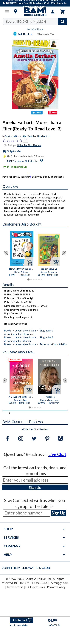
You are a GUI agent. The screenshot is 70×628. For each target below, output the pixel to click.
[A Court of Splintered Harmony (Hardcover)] (21, 376)
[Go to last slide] (6, 253)
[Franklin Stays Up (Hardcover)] (49, 250)
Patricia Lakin (11, 136)
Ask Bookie (25, 33)
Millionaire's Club (45, 34)
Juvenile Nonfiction (25, 330)
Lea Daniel (43, 136)
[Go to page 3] (33, 279)
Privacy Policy (56, 587)
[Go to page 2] (31, 279)
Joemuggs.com (59, 583)
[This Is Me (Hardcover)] (49, 376)
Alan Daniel (28, 136)
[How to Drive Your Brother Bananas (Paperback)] (21, 248)
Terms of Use (14, 587)
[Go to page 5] (39, 279)
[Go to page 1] (28, 280)
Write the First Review (29, 145)
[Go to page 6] (41, 279)
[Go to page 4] (36, 279)
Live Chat (57, 454)
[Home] (35, 11)
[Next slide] (64, 253)
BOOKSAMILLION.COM (30, 583)
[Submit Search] (62, 21)
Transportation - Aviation (53, 344)
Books (7, 330)
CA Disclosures (35, 587)
